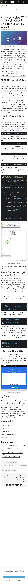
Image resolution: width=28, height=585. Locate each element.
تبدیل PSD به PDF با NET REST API (11, 456)
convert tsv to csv (12, 465)
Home (3, 6)
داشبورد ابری (12, 106)
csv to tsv (14, 470)
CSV (18, 49)
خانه (2, 15)
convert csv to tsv (6, 470)
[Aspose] (9, 2)
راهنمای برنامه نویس (8, 425)
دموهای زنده (6, 437)
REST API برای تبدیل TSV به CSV (10, 71)
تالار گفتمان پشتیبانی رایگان (10, 434)
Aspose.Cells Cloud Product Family (9, 462)
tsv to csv (4, 465)
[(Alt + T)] (6, 6)
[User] (23, 2)
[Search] (26, 2)
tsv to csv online (22, 465)
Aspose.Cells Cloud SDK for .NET (16, 86)
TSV (2, 49)
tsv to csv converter (18, 467)
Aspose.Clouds (7, 15)
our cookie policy (9, 574)
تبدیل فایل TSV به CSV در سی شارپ (11, 73)
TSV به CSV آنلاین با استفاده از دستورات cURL (14, 76)
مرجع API (5, 428)
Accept (14, 577)
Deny (19, 580)
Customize (8, 580)
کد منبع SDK (6, 431)
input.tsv (9, 268)
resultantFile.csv (17, 268)
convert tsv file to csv (6, 467)
